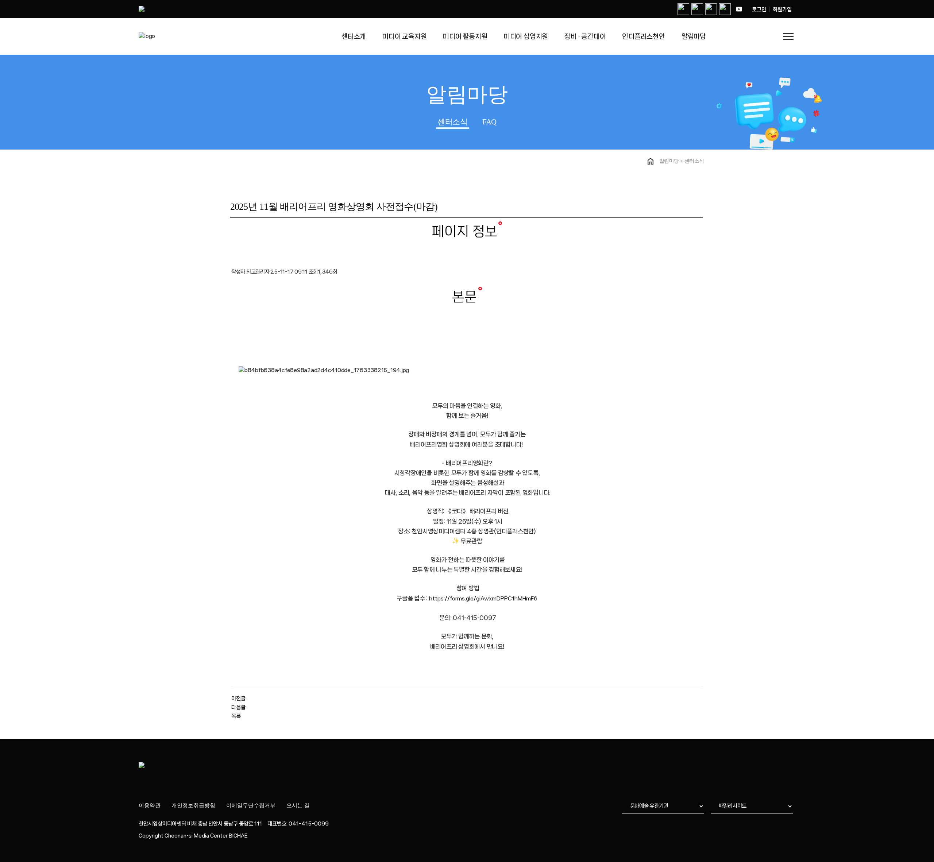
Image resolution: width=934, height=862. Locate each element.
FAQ (489, 121)
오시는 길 (298, 805)
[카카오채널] (725, 9)
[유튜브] (739, 9)
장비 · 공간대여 (585, 36)
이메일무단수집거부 (250, 805)
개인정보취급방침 (193, 805)
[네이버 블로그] (683, 9)
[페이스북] (711, 9)
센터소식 (452, 121)
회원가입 (782, 9)
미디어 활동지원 (465, 36)
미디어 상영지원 (526, 36)
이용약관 (150, 805)
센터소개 (353, 36)
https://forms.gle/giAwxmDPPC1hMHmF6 (483, 599)
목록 (236, 716)
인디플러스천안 (643, 36)
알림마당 (694, 36)
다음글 (238, 707)
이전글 (238, 698)
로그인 (759, 9)
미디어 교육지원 (404, 36)
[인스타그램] (697, 9)
